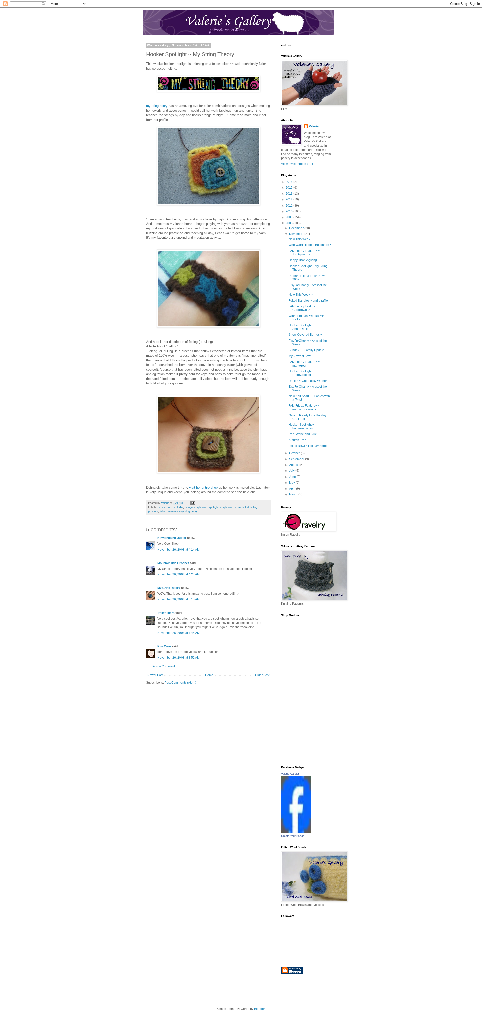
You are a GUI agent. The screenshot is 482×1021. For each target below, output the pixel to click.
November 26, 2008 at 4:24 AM (178, 574)
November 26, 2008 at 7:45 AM (178, 633)
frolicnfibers (166, 613)
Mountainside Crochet (173, 563)
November (296, 234)
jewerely (173, 511)
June (293, 477)
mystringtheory (157, 106)
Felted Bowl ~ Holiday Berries (309, 446)
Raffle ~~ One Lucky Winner (308, 381)
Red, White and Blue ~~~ (306, 434)
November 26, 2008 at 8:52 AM (178, 657)
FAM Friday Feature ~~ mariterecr (304, 363)
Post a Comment (163, 666)
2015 (289, 187)
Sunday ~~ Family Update (306, 350)
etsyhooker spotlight (206, 507)
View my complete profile (298, 164)
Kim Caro (164, 646)
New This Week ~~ (301, 239)
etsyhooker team (230, 507)
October (295, 453)
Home (209, 675)
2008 (289, 223)
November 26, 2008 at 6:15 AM (178, 599)
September (297, 459)
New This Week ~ (301, 294)
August (294, 465)
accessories (165, 507)
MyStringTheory (168, 588)
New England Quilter (171, 538)
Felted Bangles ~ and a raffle (308, 300)
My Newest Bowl (300, 356)
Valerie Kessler (290, 773)
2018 (289, 182)
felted (245, 507)
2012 (289, 199)
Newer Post (155, 675)
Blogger (259, 1009)
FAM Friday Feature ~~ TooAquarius (304, 252)
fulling (163, 511)
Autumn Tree (297, 440)
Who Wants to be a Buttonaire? (310, 245)
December (296, 228)
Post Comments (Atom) (180, 682)
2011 (289, 205)
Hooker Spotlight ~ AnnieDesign (301, 327)
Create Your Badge (292, 835)
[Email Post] (192, 502)
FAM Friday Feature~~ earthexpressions (304, 407)
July (292, 470)
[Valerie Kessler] (296, 831)
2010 (289, 211)
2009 (289, 217)
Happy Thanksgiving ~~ (305, 260)
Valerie (314, 126)
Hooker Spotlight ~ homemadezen (301, 426)
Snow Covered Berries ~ (305, 334)
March (293, 494)
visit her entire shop (204, 487)
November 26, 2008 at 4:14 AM (178, 549)
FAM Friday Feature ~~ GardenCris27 (304, 308)
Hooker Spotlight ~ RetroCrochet (301, 373)
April (292, 488)
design (189, 507)
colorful (178, 507)
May (292, 482)
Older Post (262, 675)
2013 (289, 193)
